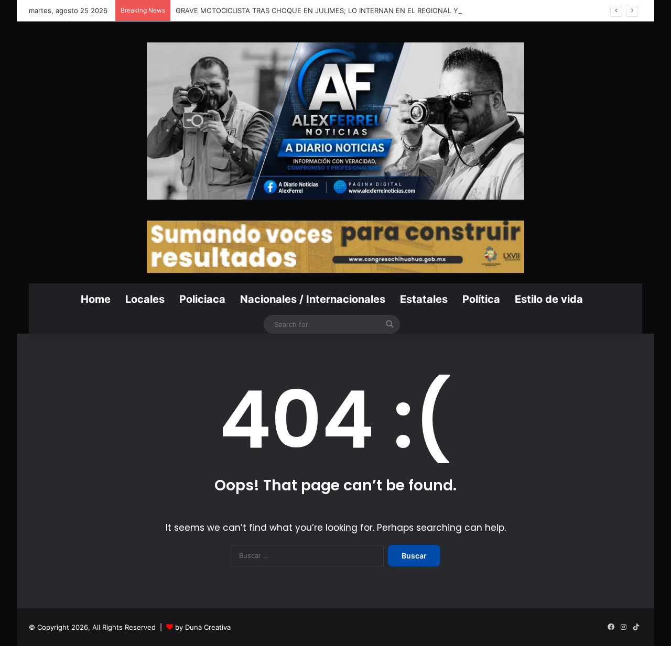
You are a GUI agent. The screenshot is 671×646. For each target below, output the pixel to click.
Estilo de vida (549, 299)
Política (481, 299)
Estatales (424, 299)
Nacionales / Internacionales (312, 299)
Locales (145, 299)
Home (96, 299)
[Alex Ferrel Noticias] (335, 121)
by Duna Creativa (203, 627)
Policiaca (202, 299)
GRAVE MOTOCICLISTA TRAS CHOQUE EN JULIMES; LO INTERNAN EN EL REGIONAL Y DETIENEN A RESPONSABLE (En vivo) (380, 10)
